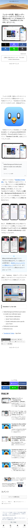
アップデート (5, 341)
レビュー (5, 343)
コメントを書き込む (14, 496)
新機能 (10, 343)
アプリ (12, 341)
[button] (22, 49)
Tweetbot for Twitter (9, 333)
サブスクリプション (20, 341)
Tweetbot (15, 339)
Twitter (20, 339)
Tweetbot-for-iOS (6, 339)
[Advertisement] (14, 79)
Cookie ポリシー (11, 519)
